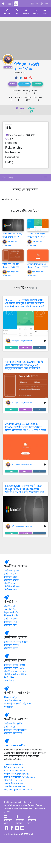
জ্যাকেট (7, 13)
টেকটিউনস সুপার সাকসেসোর (15, 730)
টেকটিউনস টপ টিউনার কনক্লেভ (16, 642)
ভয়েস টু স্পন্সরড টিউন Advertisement (19, 777)
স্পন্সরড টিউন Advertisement (16, 774)
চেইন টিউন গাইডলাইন (12, 700)
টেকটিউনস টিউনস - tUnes (14, 665)
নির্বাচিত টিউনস (10, 677)
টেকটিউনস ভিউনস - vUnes (15, 668)
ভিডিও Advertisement (13, 767)
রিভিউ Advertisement (13, 780)
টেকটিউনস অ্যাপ (31, 822)
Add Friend (24, 84)
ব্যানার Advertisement (13, 764)
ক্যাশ (33, 108)
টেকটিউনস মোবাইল (20, 822)
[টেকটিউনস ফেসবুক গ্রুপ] (11, 829)
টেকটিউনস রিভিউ (10, 577)
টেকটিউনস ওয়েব (8, 822)
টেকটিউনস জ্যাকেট (11, 570)
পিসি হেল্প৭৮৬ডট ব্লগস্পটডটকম (27, 66)
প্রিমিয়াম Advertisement (14, 783)
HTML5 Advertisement (14, 770)
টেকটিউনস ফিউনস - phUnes (15, 674)
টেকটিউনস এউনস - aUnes (15, 671)
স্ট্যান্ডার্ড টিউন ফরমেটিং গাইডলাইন (17, 703)
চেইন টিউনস (9, 680)
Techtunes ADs (14, 745)
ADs (45, 13)
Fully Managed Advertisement (18, 789)
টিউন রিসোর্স (9, 707)
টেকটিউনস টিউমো (11, 648)
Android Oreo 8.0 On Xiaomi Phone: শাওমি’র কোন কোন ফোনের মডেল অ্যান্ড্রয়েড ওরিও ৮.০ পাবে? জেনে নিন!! (25, 428)
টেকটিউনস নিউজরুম (12, 586)
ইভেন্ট (35, 13)
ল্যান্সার (26, 13)
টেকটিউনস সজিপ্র (10, 622)
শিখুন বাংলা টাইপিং (11, 612)
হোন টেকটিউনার (10, 609)
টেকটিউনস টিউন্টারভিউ (13, 723)
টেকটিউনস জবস (10, 589)
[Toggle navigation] (45, 177)
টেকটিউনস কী (9, 606)
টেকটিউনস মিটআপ (11, 645)
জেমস (21, 110)
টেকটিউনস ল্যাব (10, 583)
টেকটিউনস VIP (10, 727)
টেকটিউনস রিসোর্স (11, 619)
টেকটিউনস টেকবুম (11, 580)
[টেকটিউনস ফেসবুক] (6, 829)
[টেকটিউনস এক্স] (17, 829)
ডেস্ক (16, 13)
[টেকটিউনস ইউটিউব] (22, 829)
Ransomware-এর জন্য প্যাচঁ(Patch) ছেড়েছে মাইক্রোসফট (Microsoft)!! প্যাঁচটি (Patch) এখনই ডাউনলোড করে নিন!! (24, 490)
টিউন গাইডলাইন (10, 697)
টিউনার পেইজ (7, 177)
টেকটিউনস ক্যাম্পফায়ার (13, 733)
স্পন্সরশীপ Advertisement (15, 786)
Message (37, 84)
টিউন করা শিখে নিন (11, 615)
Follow (12, 84)
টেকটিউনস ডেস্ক (10, 574)
